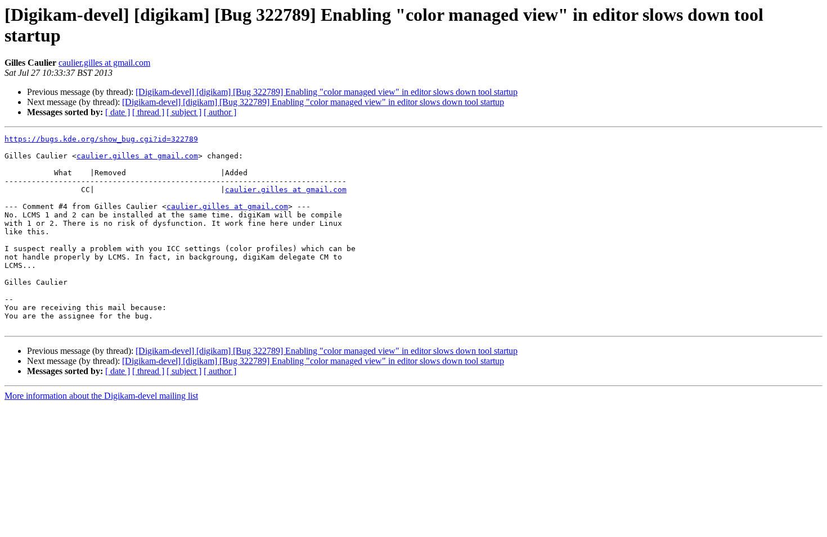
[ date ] (117, 112)
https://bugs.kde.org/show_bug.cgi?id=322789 (101, 139)
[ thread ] (148, 112)
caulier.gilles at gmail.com (104, 62)
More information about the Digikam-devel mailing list (101, 396)
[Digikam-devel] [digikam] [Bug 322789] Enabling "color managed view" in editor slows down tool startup (327, 92)
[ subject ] (184, 112)
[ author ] (220, 112)
